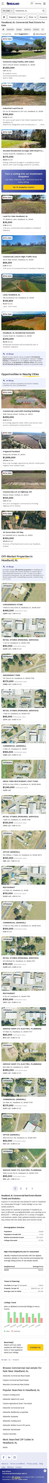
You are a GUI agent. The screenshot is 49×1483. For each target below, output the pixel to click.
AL (9, 1360)
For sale (4, 1360)
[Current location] (3, 29)
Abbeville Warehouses (11, 1430)
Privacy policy (32, 1464)
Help (3, 1467)
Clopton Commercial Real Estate (16, 1380)
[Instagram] (14, 1457)
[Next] (32, 1188)
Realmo (12, 3)
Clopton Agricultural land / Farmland (17, 1403)
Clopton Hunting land (11, 1395)
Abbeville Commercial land (13, 1408)
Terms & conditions (17, 1464)
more (42, 78)
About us (4, 1464)
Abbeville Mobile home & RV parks (16, 1425)
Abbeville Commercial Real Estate (16, 1376)
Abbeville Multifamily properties (15, 1412)
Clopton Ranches (9, 1434)
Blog (41, 1464)
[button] (30, 10)
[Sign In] (44, 3)
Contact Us (35, 1347)
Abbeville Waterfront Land (13, 1399)
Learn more (22, 1479)
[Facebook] (3, 1457)
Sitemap (10, 1467)
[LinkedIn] (9, 1457)
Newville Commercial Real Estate (16, 1384)
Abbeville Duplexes (10, 1417)
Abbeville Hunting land (12, 1421)
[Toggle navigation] (3, 3)
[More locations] (42, 29)
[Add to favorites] (43, 39)
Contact (18, 1467)
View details (23, 58)
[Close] (45, 1470)
